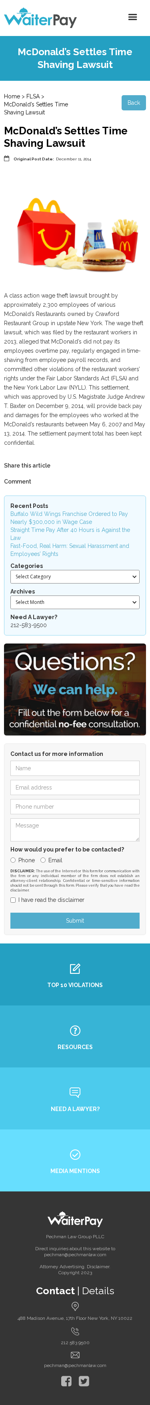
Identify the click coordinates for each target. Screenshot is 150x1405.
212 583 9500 (75, 1342)
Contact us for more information (56, 754)
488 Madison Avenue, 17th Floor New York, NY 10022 (75, 1318)
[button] (133, 17)
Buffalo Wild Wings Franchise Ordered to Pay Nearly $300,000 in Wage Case (69, 518)
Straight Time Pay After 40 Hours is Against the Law (70, 534)
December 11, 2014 (73, 159)
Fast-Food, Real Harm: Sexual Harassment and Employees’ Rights (69, 550)
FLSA (33, 96)
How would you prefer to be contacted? (67, 849)
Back (134, 103)
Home (12, 96)
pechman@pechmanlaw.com (75, 1365)
